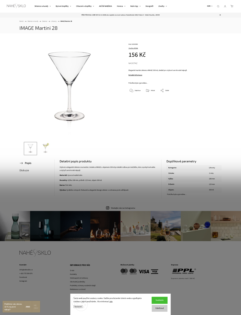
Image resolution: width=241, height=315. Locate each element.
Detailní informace (135, 75)
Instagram (23, 281)
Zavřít (209, 99)
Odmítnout (159, 308)
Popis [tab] (28, 163)
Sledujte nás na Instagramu (123, 208)
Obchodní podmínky (77, 282)
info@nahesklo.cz (26, 270)
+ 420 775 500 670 (25, 273)
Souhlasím (160, 300)
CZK (209, 6)
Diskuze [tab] (24, 170)
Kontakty (73, 274)
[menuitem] (43, 6)
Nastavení (78, 307)
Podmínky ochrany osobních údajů (83, 285)
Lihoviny (212, 167)
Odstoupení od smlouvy (79, 278)
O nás (72, 270)
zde (111, 301)
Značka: (133, 48)
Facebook (23, 277)
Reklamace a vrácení (77, 289)
